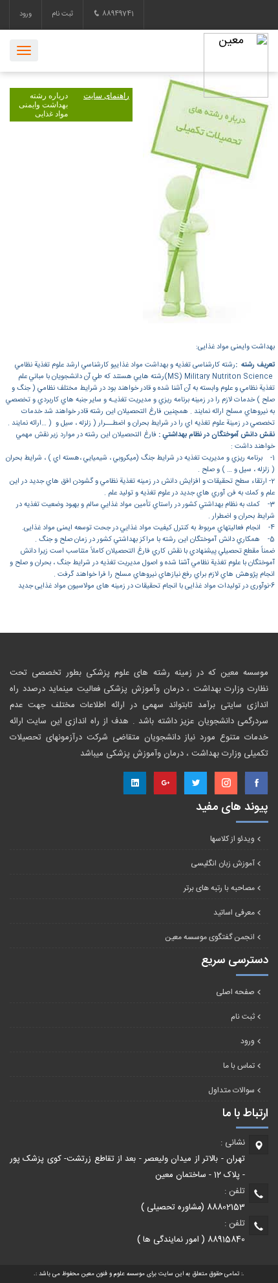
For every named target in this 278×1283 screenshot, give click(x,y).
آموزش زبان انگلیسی (223, 863)
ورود (25, 14)
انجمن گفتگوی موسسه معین (210, 937)
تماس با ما (239, 1065)
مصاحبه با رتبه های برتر (219, 888)
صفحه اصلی (235, 992)
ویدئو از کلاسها (232, 838)
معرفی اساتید (234, 912)
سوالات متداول (231, 1090)
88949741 (117, 14)
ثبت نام (62, 14)
